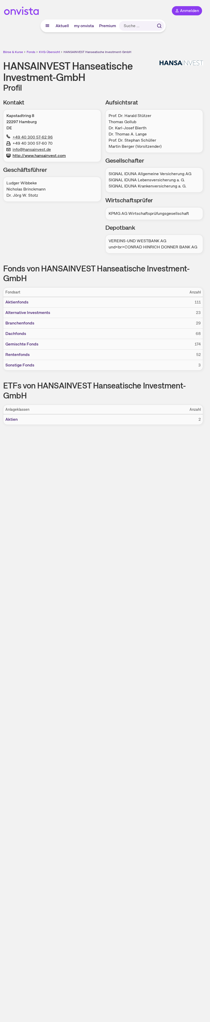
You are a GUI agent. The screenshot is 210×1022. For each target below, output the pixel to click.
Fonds (31, 52)
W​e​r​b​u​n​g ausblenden (122, 462)
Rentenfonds (17, 354)
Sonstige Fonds (19, 365)
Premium (107, 25)
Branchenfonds (19, 323)
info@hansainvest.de (32, 149)
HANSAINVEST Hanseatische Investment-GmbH (97, 52)
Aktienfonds (16, 302)
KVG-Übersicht (49, 52)
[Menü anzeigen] (47, 26)
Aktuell (62, 25)
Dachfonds (15, 333)
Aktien (11, 419)
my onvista (84, 25)
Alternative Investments (27, 312)
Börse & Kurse (13, 52)
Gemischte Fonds (21, 344)
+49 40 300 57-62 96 (33, 137)
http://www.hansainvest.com (39, 155)
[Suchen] (159, 26)
